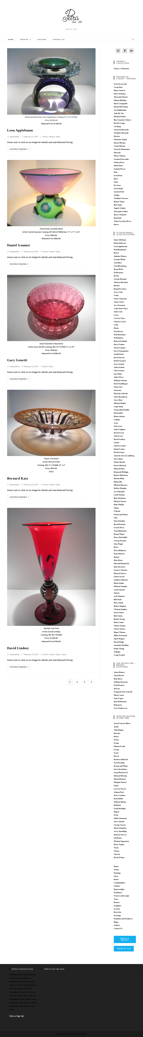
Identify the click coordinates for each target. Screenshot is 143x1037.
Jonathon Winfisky (121, 645)
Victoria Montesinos (122, 149)
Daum (116, 328)
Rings (116, 922)
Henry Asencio (119, 90)
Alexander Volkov (121, 211)
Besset (116, 253)
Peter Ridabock (120, 550)
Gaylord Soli (119, 192)
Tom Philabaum (120, 531)
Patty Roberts (119, 554)
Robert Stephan (120, 606)
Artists (45, 136)
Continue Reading (18, 149)
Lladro (116, 442)
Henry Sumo (119, 622)
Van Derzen (118, 331)
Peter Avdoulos (120, 94)
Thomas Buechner (121, 282)
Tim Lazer (118, 426)
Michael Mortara (120, 485)
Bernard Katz (17, 478)
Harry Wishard (120, 215)
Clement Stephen (120, 609)
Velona (116, 851)
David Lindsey (18, 648)
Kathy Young (119, 649)
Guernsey (117, 390)
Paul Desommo (120, 335)
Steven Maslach (120, 465)
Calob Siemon (119, 590)
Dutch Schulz (119, 583)
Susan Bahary (119, 672)
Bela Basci (118, 679)
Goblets (117, 886)
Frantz (116, 750)
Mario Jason (119, 695)
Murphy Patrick (120, 782)
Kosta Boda (118, 269)
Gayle (116, 753)
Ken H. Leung (119, 123)
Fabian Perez (119, 162)
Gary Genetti (17, 360)
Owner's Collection (121, 69)
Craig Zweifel (119, 655)
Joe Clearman (119, 305)
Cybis (116, 325)
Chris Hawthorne (120, 397)
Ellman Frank (119, 746)
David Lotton (119, 452)
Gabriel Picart (119, 169)
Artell (116, 727)
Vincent (117, 854)
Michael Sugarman (121, 841)
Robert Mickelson (121, 475)
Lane (116, 423)
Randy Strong (119, 619)
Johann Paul (119, 792)
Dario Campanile (120, 103)
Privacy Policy (124, 939)
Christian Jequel (120, 139)
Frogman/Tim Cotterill (123, 692)
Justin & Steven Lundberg (124, 456)
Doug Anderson (120, 243)
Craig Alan (118, 87)
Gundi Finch (119, 354)
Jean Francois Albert (122, 723)
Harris (116, 756)
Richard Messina (120, 776)
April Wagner (119, 639)
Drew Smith (118, 603)
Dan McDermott (120, 702)
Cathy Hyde (118, 407)
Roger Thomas (120, 632)
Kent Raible (118, 799)
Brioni (116, 276)
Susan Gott (118, 387)
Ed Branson (118, 272)
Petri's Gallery (120, 795)
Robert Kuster (119, 416)
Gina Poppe (118, 544)
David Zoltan (119, 857)
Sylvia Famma (119, 348)
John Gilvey (118, 377)
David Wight (119, 642)
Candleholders (119, 883)
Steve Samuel (119, 821)
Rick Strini (118, 616)
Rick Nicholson (120, 498)
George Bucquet (120, 279)
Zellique (117, 652)
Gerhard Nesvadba (121, 159)
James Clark (119, 302)
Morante (117, 153)
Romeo (116, 557)
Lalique (117, 420)
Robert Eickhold (120, 341)
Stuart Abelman (120, 240)
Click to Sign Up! (16, 1016)
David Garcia (119, 357)
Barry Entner (119, 344)
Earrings (117, 915)
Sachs (116, 815)
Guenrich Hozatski (121, 130)
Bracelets (117, 912)
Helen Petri (118, 166)
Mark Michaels (120, 779)
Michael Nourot (120, 501)
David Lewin (119, 433)
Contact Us (118, 928)
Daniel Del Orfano (121, 107)
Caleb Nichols (119, 495)
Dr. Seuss (117, 185)
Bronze (117, 902)
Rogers (116, 812)
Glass (58, 136)
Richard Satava (120, 573)
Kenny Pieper (119, 534)
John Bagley (119, 730)
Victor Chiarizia (120, 299)
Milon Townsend (120, 635)
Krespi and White (121, 766)
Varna (116, 848)
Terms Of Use (124, 949)
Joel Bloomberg (120, 266)
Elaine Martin (119, 462)
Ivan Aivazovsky (120, 84)
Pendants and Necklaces (123, 919)
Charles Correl (120, 322)
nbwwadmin (14, 136)
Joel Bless (118, 263)
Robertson (118, 705)
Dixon (116, 736)
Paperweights (119, 889)
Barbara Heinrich (121, 759)
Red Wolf (117, 218)
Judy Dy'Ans (119, 113)
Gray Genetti (119, 364)
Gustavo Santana (120, 570)
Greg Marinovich (121, 772)
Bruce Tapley (119, 844)
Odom (116, 508)
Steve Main (118, 459)
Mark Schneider (120, 828)
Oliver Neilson (119, 156)
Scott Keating (119, 763)
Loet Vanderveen (120, 708)
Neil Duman (118, 338)
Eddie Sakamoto (120, 818)
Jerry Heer (118, 400)
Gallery (117, 925)
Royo (116, 179)
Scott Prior (118, 175)
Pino (115, 172)
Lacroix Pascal (120, 789)
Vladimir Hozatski (121, 133)
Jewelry (117, 909)
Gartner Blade (119, 259)
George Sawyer (120, 825)
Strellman (118, 838)
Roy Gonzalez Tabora (122, 120)
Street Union (119, 612)
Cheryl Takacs (119, 629)
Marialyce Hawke (121, 393)
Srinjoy (117, 195)
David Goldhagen (121, 384)
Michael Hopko (120, 403)
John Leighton (119, 429)
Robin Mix (118, 482)
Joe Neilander (119, 492)
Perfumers (118, 892)
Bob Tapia (118, 205)
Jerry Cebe (118, 292)
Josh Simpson (119, 596)
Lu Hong (117, 126)
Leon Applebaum (20, 130)
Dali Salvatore (119, 567)
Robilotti (117, 805)
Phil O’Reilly (119, 505)
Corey (116, 315)
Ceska (116, 295)
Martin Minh (119, 478)
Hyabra (117, 136)
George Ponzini (120, 541)
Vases (64, 654)
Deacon (117, 689)
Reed (116, 547)
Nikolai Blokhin (120, 100)
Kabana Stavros (120, 835)
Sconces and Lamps (121, 896)
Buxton (117, 285)
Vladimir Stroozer (121, 198)
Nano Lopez (118, 698)
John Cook (118, 312)
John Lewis (118, 436)
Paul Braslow (119, 685)
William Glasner (120, 380)
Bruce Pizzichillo (120, 537)
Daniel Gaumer (18, 245)
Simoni (116, 593)
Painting (117, 873)
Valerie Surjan (119, 626)
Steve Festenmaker (121, 351)
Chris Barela (119, 675)
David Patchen (119, 524)
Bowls (52, 136)
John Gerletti (119, 367)
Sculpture (117, 906)
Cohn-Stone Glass (121, 308)
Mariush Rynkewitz (121, 563)
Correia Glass (119, 318)
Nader (116, 786)
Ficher (116, 740)
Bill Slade (117, 599)
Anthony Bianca (120, 256)
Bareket (117, 733)
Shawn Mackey (120, 143)
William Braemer (121, 682)
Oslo (115, 518)
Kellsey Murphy (120, 488)
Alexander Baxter (121, 97)
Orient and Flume (121, 514)
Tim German (119, 370)
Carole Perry (119, 527)
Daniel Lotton (119, 449)
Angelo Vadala (119, 208)
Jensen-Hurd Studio (121, 410)
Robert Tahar (119, 202)
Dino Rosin (118, 560)
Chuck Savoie (119, 577)
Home (116, 866)
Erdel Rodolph (119, 808)
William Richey (120, 802)
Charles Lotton (120, 446)
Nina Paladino (119, 521)
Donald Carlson (120, 289)
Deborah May (119, 469)
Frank (116, 743)
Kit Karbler (118, 413)
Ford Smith (118, 188)
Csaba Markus (119, 146)
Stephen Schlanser (121, 580)
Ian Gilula (118, 374)
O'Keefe (117, 511)
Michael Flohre (120, 116)
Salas (116, 182)
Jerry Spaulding (120, 831)
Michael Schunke (120, 586)
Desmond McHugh (121, 472)
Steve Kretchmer (120, 769)
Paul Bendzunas (120, 250)
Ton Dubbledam (120, 110)
